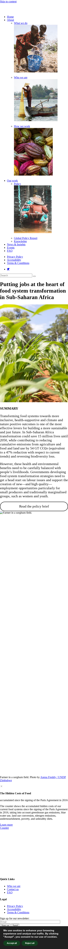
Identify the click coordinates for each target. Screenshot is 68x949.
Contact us (13, 889)
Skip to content (8, 1)
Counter (4, 827)
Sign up (5, 925)
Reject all (29, 943)
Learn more (6, 824)
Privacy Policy (15, 256)
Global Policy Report (25, 238)
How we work (22, 126)
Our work (12, 180)
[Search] (34, 276)
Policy (17, 183)
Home (10, 16)
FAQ (10, 250)
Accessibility (14, 259)
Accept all (12, 943)
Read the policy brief (34, 506)
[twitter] (8, 269)
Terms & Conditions (18, 263)
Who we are (20, 77)
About (10, 19)
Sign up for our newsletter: (14, 918)
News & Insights (16, 244)
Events (10, 247)
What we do (20, 23)
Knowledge (20, 241)
